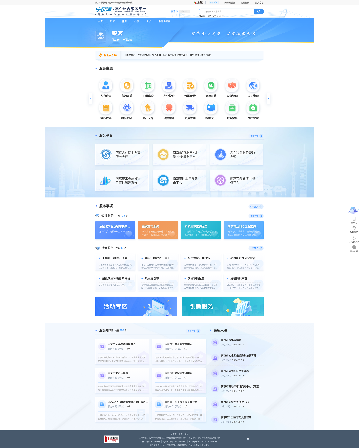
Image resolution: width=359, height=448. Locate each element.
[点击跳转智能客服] (353, 210)
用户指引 (259, 2)
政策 (209, 16)
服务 (124, 21)
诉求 (148, 21)
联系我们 (174, 433)
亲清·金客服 (164, 21)
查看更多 (254, 136)
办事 (136, 21)
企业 (214, 16)
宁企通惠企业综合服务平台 (130, 11)
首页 (100, 21)
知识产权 (220, 16)
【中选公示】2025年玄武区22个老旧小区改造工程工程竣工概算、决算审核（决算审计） (168, 55)
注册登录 (245, 2)
